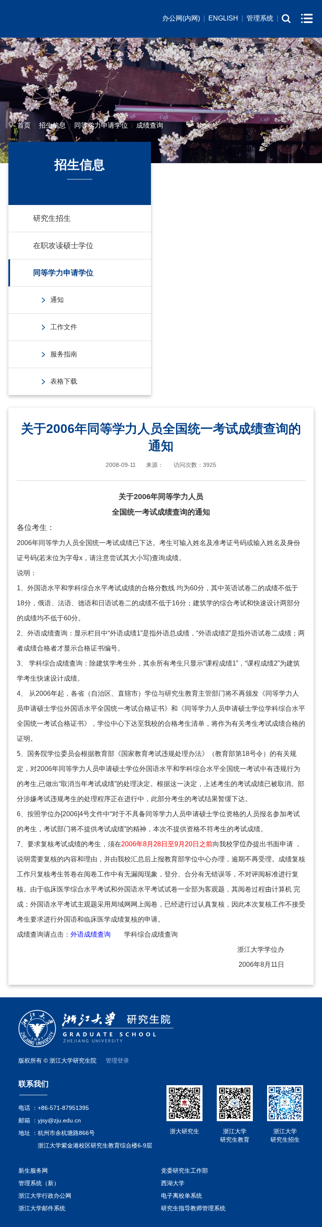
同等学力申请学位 (101, 125)
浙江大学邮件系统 (41, 1208)
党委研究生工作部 (184, 1170)
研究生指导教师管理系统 (193, 1208)
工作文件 (63, 326)
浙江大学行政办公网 (44, 1195)
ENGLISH (223, 18)
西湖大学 (172, 1183)
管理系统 (260, 18)
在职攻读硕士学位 (63, 245)
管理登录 (117, 1060)
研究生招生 (52, 218)
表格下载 (63, 381)
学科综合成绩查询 (151, 934)
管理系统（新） (39, 1183)
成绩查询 (149, 125)
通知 (57, 299)
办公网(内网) (181, 18)
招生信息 (52, 125)
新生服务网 (33, 1170)
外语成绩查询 (90, 934)
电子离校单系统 (181, 1195)
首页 (24, 125)
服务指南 (63, 354)
